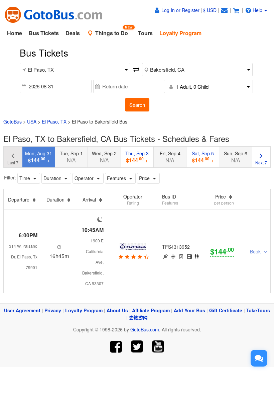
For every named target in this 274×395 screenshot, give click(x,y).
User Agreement (22, 310)
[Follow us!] (137, 346)
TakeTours (258, 310)
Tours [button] (145, 33)
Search (137, 104)
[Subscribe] (158, 346)
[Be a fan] (116, 346)
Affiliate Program (151, 310)
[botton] (133, 256)
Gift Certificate (225, 310)
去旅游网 (138, 317)
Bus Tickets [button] (44, 33)
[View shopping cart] (236, 10)
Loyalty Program (84, 310)
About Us (117, 310)
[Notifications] (224, 10)
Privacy (52, 310)
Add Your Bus (189, 310)
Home (14, 33)
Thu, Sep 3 (137, 157)
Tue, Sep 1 (71, 157)
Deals (72, 33)
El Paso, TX (54, 121)
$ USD (210, 10)
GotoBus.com (144, 329)
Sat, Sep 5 (203, 157)
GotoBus (12, 121)
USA (31, 121)
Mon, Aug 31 (38, 157)
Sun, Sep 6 (235, 157)
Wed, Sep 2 (104, 157)
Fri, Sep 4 (170, 157)
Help (257, 10)
